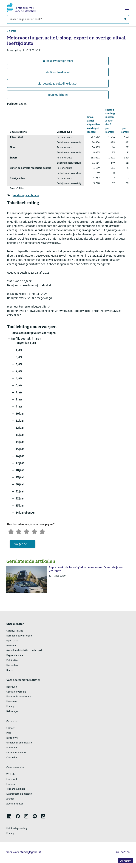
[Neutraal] (26, 531)
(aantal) (93, 124)
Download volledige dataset (59, 83)
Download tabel (60, 72)
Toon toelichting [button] (58, 95)
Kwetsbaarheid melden (19, 794)
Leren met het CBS (16, 753)
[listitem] (9, 816)
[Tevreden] (34, 531)
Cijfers (12, 31)
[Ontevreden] (19, 531)
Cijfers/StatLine (14, 631)
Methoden (12, 665)
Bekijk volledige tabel (59, 61)
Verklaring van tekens (26, 195)
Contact (10, 728)
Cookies (10, 784)
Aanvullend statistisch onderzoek (24, 650)
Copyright (11, 779)
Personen (11, 701)
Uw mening (125, 861)
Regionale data (14, 655)
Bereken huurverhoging (19, 636)
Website (10, 774)
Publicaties (12, 660)
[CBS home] (21, 7)
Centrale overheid (16, 692)
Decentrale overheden (18, 697)
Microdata (11, 646)
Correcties (11, 758)
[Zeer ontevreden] (11, 531)
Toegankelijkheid (15, 789)
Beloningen (12, 711)
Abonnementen (15, 804)
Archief (10, 799)
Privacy (10, 706)
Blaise (9, 670)
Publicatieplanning (16, 828)
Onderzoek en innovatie (19, 743)
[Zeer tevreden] (42, 531)
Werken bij (12, 748)
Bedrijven (11, 687)
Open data (12, 641)
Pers (8, 733)
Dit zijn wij (12, 738)
